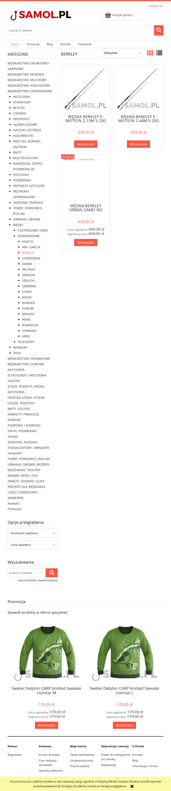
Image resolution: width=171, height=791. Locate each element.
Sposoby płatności (51, 770)
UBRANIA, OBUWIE (27, 219)
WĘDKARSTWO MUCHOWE (27, 80)
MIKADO (28, 314)
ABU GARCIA (31, 247)
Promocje (14, 509)
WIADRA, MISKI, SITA (23, 475)
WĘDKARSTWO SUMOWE (26, 364)
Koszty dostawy (49, 755)
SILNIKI (13, 436)
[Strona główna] (49, 16)
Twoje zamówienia (82, 755)
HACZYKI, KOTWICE (27, 130)
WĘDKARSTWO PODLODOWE (29, 85)
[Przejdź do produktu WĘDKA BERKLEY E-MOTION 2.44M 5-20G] (138, 89)
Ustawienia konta (81, 760)
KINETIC (28, 241)
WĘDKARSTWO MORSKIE (26, 74)
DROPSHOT (21, 119)
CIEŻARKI (19, 113)
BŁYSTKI (19, 108)
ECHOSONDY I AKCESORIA (27, 375)
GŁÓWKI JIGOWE (25, 124)
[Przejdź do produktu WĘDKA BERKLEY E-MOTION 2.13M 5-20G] (85, 89)
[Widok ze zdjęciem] (150, 53)
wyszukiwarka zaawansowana (38, 580)
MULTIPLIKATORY (26, 158)
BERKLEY (28, 253)
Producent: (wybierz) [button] (24, 533)
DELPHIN (28, 269)
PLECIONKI (21, 175)
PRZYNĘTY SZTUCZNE (29, 186)
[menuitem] (15, 44)
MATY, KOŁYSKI (19, 409)
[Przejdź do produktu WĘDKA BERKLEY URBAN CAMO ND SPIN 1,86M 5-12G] (85, 178)
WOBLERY (20, 347)
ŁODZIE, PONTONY (21, 403)
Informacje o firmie (144, 766)
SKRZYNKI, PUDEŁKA (28, 202)
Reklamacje (108, 765)
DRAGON (28, 275)
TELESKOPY (26, 342)
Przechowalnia (79, 766)
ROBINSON (30, 325)
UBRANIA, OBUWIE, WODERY (29, 464)
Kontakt (137, 755)
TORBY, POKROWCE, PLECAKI (29, 459)
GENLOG (28, 280)
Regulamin (15, 755)
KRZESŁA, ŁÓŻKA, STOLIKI (26, 397)
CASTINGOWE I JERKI (33, 230)
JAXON (27, 297)
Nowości (14, 503)
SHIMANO (29, 331)
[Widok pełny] (159, 53)
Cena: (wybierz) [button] (21, 545)
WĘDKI (18, 225)
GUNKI (27, 292)
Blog (135, 760)
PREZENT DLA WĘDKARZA (26, 487)
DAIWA (27, 264)
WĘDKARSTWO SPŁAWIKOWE (29, 358)
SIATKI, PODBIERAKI (22, 431)
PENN (26, 319)
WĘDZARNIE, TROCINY (24, 470)
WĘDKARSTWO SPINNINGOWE (30, 91)
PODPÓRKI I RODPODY (24, 425)
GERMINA (29, 286)
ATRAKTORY (22, 102)
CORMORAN (31, 258)
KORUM (28, 308)
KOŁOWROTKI (23, 136)
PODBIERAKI (22, 180)
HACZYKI (14, 381)
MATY (17, 152)
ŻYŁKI (17, 353)
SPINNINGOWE (29, 236)
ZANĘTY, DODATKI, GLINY (26, 481)
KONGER (28, 303)
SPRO (26, 336)
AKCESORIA (21, 97)
